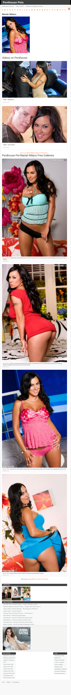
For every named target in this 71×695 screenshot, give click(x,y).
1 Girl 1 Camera (59, 662)
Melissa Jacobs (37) (9, 658)
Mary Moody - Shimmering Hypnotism (14, 615)
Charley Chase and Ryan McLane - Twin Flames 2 (18, 613)
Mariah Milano (6, 258)
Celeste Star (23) (8, 671)
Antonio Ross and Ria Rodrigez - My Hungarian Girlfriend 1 (20, 609)
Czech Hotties (59, 664)
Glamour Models (59, 660)
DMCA (9, 682)
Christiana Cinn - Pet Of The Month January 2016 (17, 622)
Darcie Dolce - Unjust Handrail (12, 611)
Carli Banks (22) (8, 675)
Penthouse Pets (13, 2)
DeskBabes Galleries (61, 669)
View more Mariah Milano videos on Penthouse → (34, 153)
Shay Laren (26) (8, 666)
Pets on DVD (19, 6)
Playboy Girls (58, 667)
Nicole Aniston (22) (8, 677)
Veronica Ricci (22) (8, 673)
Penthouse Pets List (8, 6)
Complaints (16, 682)
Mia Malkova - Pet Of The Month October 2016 (17, 620)
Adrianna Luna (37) (9, 655)
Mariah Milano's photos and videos (38, 579)
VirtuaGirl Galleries (60, 671)
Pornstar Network (60, 673)
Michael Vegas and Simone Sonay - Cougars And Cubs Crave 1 (22, 606)
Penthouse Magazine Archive (34, 6)
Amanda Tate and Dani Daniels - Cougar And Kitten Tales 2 (20, 604)
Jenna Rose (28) (8, 664)
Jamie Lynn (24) (8, 669)
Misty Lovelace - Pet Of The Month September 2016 (18, 624)
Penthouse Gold (59, 655)
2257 (3, 682)
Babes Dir (57, 658)
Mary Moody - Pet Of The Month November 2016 (17, 617)
